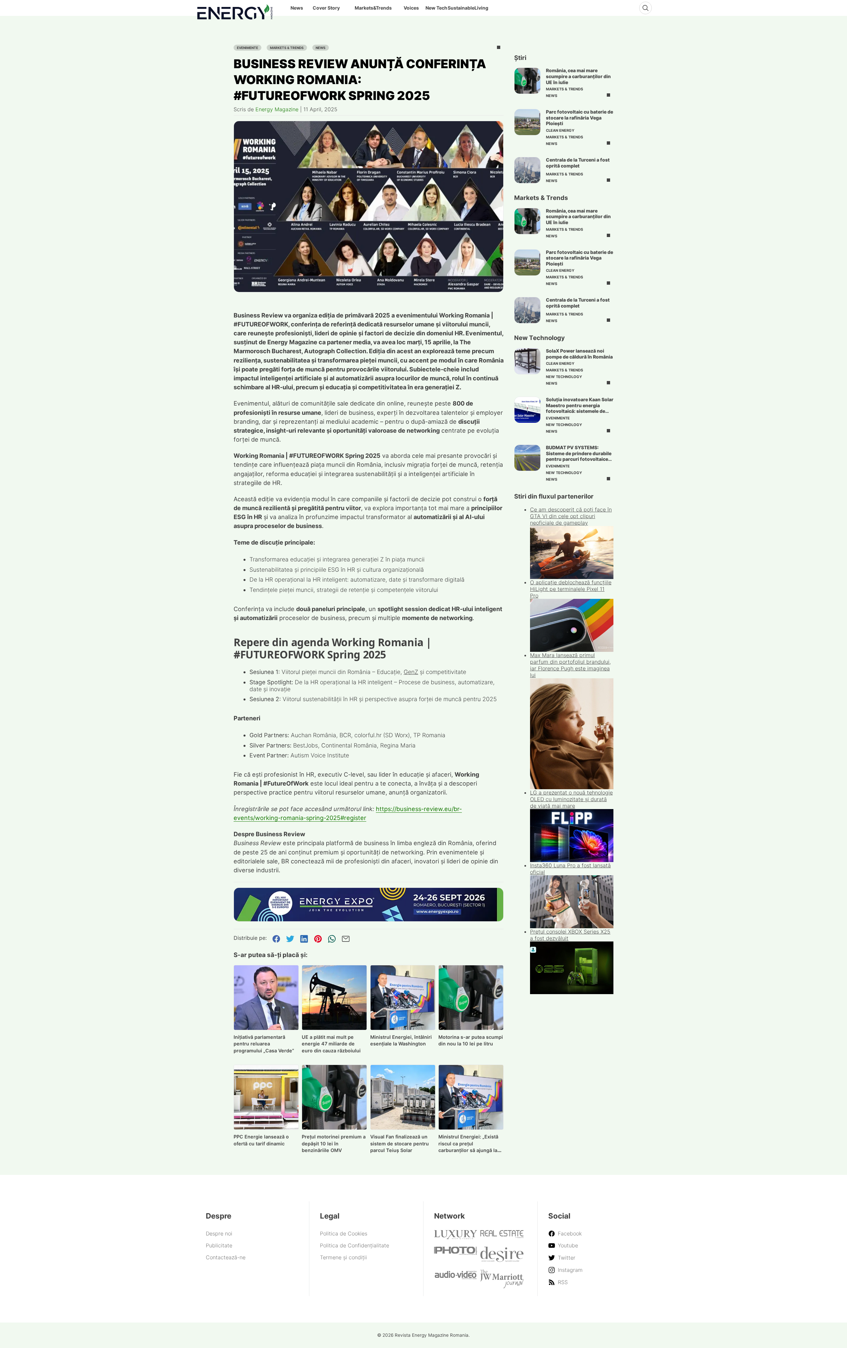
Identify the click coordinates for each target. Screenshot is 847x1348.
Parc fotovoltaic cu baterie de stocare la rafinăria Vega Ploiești (579, 117)
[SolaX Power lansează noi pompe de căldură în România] (527, 361)
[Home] (235, 10)
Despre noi (219, 1233)
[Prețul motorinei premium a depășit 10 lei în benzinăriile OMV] (334, 1097)
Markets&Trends (373, 8)
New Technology (564, 376)
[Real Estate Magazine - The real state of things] (501, 1236)
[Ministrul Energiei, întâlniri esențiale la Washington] (402, 997)
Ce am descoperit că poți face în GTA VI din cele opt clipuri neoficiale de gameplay (571, 516)
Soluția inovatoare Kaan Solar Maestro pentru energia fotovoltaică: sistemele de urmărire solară (579, 408)
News (321, 48)
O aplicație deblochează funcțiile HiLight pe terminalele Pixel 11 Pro (570, 589)
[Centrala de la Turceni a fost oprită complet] (527, 170)
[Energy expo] (369, 905)
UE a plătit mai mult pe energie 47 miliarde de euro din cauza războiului (331, 1044)
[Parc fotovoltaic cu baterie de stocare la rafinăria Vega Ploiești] (527, 122)
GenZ (411, 671)
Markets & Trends (287, 48)
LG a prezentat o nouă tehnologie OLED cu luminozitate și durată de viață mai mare (571, 799)
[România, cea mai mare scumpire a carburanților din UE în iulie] (527, 81)
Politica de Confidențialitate (354, 1245)
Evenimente (247, 48)
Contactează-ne (225, 1257)
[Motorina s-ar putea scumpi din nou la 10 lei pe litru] (471, 997)
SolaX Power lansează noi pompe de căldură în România (579, 354)
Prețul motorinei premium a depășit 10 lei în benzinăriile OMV (334, 1143)
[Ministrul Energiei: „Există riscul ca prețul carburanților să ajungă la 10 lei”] (471, 1097)
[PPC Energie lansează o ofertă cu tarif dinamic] (266, 1097)
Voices (411, 8)
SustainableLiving (468, 8)
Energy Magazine (276, 109)
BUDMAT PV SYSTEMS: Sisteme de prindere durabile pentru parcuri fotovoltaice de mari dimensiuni (578, 456)
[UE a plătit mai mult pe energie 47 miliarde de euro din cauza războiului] (334, 997)
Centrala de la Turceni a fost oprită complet (578, 162)
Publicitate (219, 1245)
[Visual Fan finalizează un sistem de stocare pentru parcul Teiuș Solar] (402, 1097)
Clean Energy (560, 130)
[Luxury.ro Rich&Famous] (455, 1237)
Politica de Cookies (343, 1233)
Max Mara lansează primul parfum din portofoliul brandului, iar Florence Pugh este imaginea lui (570, 665)
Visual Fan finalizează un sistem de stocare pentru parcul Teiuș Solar (399, 1143)
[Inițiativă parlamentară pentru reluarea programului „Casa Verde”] (266, 997)
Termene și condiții (343, 1257)
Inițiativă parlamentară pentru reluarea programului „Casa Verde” (264, 1044)
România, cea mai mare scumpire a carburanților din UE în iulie (578, 76)
